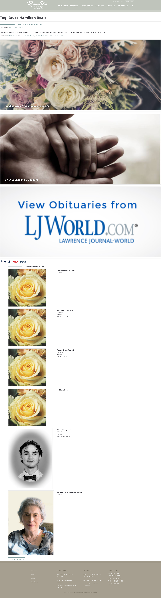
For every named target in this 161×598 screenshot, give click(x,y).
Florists (33, 574)
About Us (111, 6)
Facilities (100, 6)
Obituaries (63, 6)
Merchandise (87, 6)
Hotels (33, 578)
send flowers (129, 1)
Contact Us (122, 6)
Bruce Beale (29, 36)
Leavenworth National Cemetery (93, 580)
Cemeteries (34, 582)
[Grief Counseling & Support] (80, 149)
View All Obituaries (17, 559)
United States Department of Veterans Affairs (92, 575)
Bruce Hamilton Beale (30, 24)
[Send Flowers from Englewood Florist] (80, 75)
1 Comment (58, 36)
